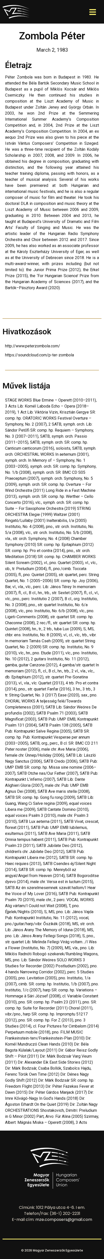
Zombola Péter (52, 36)
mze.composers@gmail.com (63, 1219)
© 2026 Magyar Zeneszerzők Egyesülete (52, 1250)
